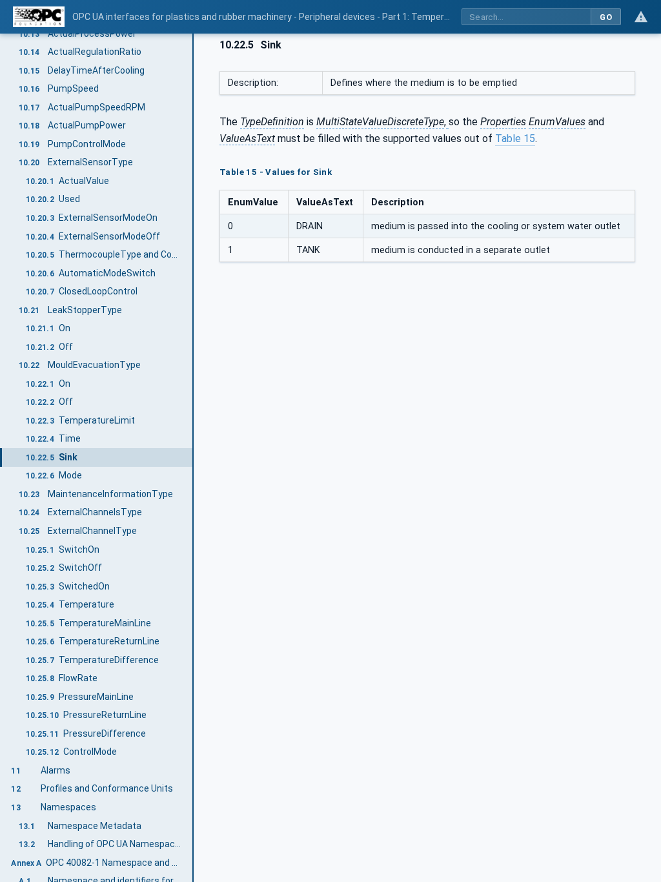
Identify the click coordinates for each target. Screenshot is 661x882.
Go (606, 17)
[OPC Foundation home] (39, 16)
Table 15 (515, 138)
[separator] (194, 458)
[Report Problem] (641, 17)
